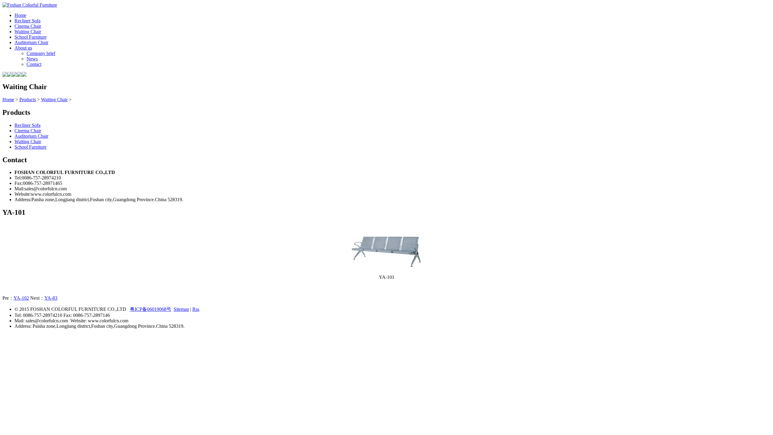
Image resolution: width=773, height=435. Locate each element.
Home (8, 99)
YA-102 (21, 298)
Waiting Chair (54, 99)
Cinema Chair (27, 130)
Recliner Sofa (27, 125)
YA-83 (50, 298)
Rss (195, 309)
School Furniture (30, 147)
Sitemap (181, 309)
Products (27, 99)
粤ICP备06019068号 (150, 309)
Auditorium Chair (31, 136)
